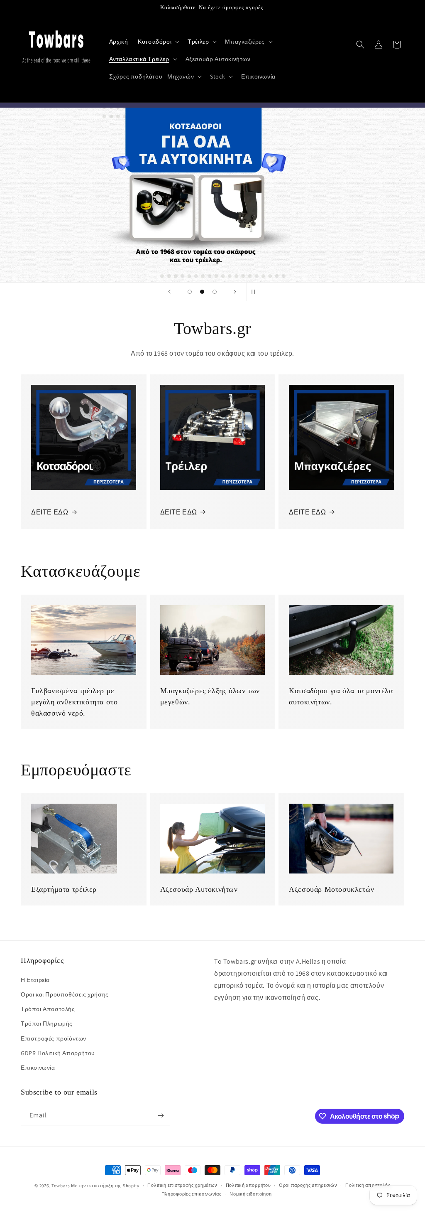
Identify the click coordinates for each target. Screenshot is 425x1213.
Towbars (60, 1185)
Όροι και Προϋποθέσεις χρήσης (65, 994)
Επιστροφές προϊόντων (53, 1038)
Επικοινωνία (38, 1067)
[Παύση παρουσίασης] (256, 292)
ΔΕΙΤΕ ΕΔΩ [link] (307, 512)
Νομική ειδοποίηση (251, 1194)
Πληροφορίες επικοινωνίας (191, 1194)
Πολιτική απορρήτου (248, 1185)
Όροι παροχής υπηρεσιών (308, 1185)
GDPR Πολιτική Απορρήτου (58, 1053)
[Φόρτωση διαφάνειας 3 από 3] (214, 291)
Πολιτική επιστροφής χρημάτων (182, 1185)
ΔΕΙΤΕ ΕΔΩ (49, 512)
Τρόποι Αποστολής (48, 1009)
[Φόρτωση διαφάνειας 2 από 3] (202, 291)
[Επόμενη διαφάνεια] (235, 292)
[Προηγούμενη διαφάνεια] (169, 292)
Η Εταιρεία (35, 980)
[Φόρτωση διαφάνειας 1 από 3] (189, 291)
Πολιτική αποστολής (368, 1185)
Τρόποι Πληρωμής (47, 1023)
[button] (158, 41)
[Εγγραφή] (160, 1115)
